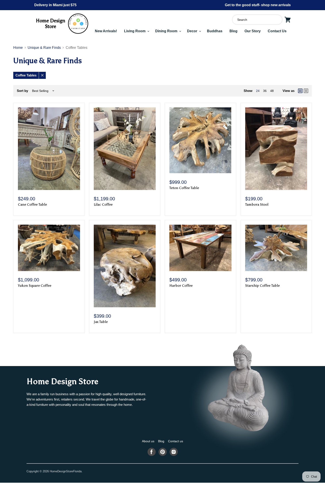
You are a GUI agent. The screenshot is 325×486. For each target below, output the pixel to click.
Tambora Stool (256, 204)
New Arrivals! (106, 31)
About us (148, 441)
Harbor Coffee (181, 285)
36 (265, 91)
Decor (192, 31)
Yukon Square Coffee (34, 285)
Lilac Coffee (103, 204)
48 (272, 91)
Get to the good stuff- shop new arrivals (258, 5)
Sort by (22, 91)
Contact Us (277, 31)
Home (18, 47)
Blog (233, 31)
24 (258, 91)
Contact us (175, 441)
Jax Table (101, 322)
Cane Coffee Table (32, 204)
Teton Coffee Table (184, 188)
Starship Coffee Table (262, 285)
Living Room (135, 31)
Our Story (253, 31)
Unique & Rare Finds (44, 47)
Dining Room (166, 31)
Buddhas (214, 31)
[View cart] (287, 20)
